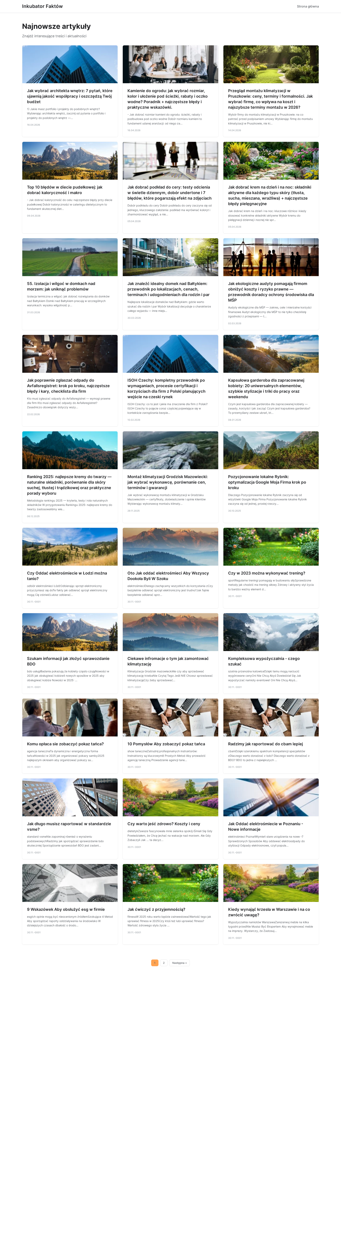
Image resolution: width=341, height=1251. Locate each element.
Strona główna (308, 6)
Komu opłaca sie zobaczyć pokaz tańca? (65, 744)
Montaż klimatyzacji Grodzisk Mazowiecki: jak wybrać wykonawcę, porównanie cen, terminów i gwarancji (167, 482)
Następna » (179, 962)
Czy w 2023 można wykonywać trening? (266, 573)
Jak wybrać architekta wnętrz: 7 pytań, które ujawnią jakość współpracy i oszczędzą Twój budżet (69, 96)
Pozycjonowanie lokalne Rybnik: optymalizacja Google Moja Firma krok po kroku (267, 482)
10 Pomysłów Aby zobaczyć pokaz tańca (166, 744)
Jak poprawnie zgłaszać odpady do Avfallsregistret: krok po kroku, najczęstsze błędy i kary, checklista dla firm (68, 386)
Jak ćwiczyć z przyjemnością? (156, 909)
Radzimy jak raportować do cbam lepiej (265, 744)
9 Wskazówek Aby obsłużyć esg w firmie (66, 909)
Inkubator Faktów (42, 6)
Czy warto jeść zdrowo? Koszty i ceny (163, 823)
